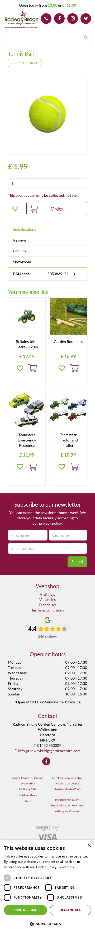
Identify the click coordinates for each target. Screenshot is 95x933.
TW (85, 18)
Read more (66, 867)
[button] (47, 924)
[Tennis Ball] (47, 114)
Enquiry (19, 251)
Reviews (20, 240)
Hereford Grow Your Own (67, 777)
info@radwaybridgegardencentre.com (49, 750)
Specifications (24, 229)
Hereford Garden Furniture (67, 805)
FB (59, 18)
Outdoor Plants (27, 795)
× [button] (89, 845)
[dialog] (47, 886)
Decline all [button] (70, 910)
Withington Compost (67, 811)
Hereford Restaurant (67, 799)
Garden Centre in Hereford (28, 777)
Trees (28, 800)
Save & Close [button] (25, 910)
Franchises (47, 604)
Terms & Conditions (47, 610)
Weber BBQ (28, 783)
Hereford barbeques (67, 783)
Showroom (22, 262)
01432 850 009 (46, 18)
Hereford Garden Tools (67, 789)
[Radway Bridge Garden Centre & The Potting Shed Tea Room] (22, 20)
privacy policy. (51, 523)
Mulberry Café (27, 789)
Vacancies (47, 599)
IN (72, 18)
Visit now (47, 594)
